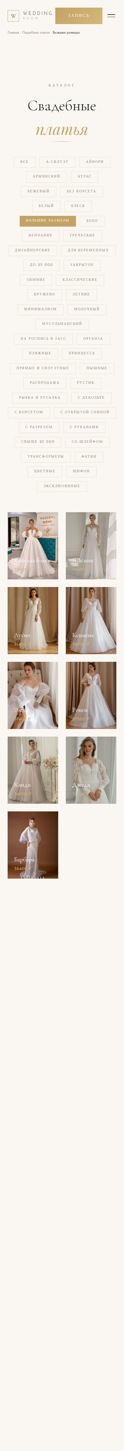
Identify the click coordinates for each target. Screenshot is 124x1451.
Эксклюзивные (62, 486)
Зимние (36, 280)
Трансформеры (46, 457)
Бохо (92, 221)
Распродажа (45, 383)
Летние (81, 294)
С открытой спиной (85, 412)
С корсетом (29, 412)
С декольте (91, 398)
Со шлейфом (87, 442)
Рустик (85, 383)
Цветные (45, 471)
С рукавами (84, 427)
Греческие (82, 235)
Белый (46, 206)
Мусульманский (62, 324)
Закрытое (82, 265)
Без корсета (81, 191)
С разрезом (39, 427)
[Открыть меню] (111, 16)
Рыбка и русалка (40, 398)
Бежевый (39, 191)
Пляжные (40, 353)
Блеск (78, 206)
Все (24, 162)
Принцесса (82, 353)
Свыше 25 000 (38, 442)
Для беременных (88, 250)
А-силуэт (57, 162)
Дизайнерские (33, 250)
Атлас (85, 176)
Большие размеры (48, 220)
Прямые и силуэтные (43, 368)
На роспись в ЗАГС (43, 339)
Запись (79, 16)
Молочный (87, 309)
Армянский (46, 176)
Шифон (81, 471)
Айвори (95, 162)
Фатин (89, 457)
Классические (80, 280)
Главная (13, 33)
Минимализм (40, 309)
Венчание (41, 235)
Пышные (96, 368)
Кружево (44, 294)
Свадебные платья (36, 33)
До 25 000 (41, 265)
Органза (93, 339)
